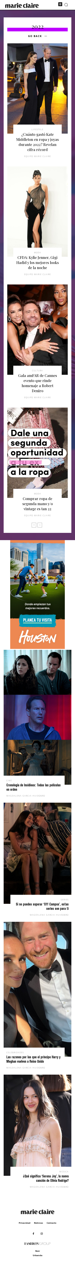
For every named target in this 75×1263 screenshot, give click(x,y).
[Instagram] (41, 1234)
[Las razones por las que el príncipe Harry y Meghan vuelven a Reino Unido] (37, 989)
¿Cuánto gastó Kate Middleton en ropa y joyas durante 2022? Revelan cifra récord (37, 142)
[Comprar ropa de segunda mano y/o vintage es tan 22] (37, 453)
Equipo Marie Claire (37, 156)
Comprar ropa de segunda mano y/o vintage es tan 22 (37, 503)
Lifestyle (37, 129)
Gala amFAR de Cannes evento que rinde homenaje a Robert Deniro (37, 383)
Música (64, 1172)
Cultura (37, 371)
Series (65, 900)
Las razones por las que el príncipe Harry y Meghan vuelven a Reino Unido (33, 1059)
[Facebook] (33, 1234)
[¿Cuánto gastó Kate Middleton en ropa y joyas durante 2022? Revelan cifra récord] (37, 88)
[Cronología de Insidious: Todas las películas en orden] (37, 717)
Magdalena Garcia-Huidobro (25, 795)
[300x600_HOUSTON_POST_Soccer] (37, 647)
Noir (37, 1251)
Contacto (51, 1222)
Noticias (38, 1222)
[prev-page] (34, 525)
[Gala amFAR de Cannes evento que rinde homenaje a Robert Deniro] (37, 329)
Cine (9, 780)
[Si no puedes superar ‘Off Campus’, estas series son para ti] (37, 853)
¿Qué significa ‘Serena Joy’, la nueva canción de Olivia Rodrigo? (46, 1178)
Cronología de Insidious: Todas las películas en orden (33, 787)
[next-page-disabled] (40, 525)
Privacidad (24, 1222)
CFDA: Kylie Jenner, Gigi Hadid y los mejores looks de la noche (37, 262)
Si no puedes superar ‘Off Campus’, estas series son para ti (42, 906)
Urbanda (37, 1255)
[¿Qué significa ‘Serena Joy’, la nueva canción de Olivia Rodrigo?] (37, 1125)
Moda (37, 252)
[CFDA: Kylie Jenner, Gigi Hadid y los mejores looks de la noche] (37, 211)
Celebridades (15, 1052)
